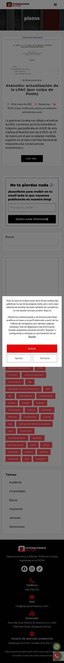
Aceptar (32, 348)
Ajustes (32, 336)
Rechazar (45, 358)
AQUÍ (30, 327)
